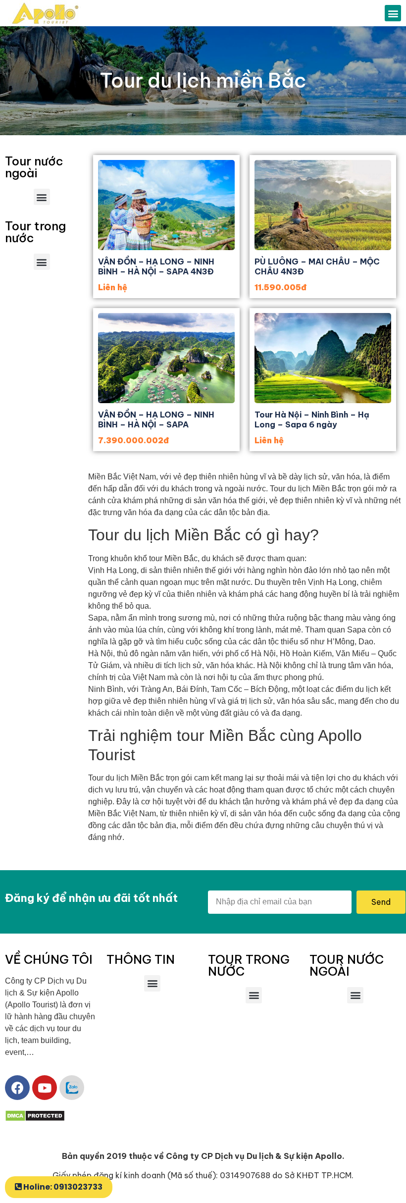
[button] (393, 13)
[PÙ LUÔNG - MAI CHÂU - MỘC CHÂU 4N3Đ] (322, 205)
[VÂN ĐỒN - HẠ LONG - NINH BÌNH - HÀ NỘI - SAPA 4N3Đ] (166, 205)
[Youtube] (44, 1087)
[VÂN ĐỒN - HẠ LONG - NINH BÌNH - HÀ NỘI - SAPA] (166, 358)
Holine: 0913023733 (62, 1187)
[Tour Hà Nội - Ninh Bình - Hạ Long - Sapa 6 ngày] (322, 358)
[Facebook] (17, 1087)
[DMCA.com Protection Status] (35, 1119)
